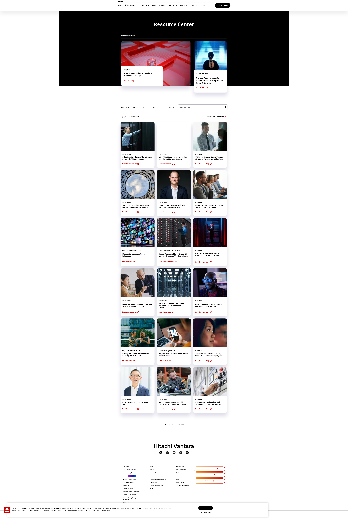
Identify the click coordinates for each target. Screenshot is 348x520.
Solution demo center (182, 485)
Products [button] (162, 5)
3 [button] (172, 425)
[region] (137, 510)
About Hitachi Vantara (129, 470)
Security (152, 488)
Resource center (181, 470)
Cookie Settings (205, 512)
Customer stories (181, 473)
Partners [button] (192, 5)
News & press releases (129, 479)
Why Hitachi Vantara (149, 5)
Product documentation (157, 476)
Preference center (128, 488)
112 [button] (182, 425)
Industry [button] (143, 107)
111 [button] (179, 425)
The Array (179, 476)
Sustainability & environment (131, 473)
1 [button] (165, 425)
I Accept (206, 508)
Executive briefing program (131, 491)
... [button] (175, 425)
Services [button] (182, 5)
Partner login (180, 482)
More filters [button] (172, 107)
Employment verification (157, 485)
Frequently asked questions (158, 479)
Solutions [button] (172, 5)
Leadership (126, 485)
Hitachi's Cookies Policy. (102, 510)
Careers (125, 476)
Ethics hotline (153, 482)
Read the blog (129, 81)
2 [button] (169, 425)
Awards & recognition (129, 495)
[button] (200, 5)
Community (153, 473)
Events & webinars (128, 482)
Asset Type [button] (131, 107)
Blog (177, 479)
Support (152, 470)
